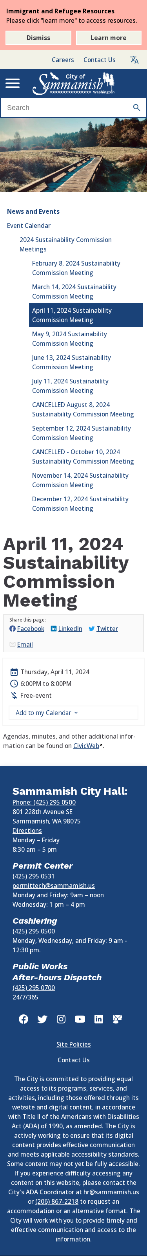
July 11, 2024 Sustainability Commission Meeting (70, 386)
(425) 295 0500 (34, 931)
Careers (63, 59)
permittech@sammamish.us (54, 885)
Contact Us (99, 59)
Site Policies (73, 1044)
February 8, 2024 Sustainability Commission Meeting (76, 268)
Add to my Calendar (43, 712)
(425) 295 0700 (34, 987)
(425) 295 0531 (34, 876)
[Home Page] (73, 83)
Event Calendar (29, 225)
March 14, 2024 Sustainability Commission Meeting (74, 291)
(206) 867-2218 (56, 1201)
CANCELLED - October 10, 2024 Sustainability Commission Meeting (83, 456)
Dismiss (38, 37)
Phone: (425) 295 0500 (44, 802)
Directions (27, 830)
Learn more (109, 37)
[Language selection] (134, 59)
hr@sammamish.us (111, 1192)
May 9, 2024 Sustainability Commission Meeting (69, 339)
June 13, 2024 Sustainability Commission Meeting (71, 362)
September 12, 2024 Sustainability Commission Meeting (81, 433)
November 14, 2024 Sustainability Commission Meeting (80, 480)
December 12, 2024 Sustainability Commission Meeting (80, 504)
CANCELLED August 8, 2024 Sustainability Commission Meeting (83, 409)
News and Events (33, 211)
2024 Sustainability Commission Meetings (66, 244)
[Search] (136, 107)
